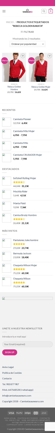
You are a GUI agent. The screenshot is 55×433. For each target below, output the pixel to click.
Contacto (7, 378)
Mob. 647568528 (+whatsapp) (17, 389)
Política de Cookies (12, 372)
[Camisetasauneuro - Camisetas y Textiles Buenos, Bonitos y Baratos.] (27, 11)
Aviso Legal (8, 367)
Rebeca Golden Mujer (40, 87)
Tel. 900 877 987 (10, 384)
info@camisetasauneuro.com (16, 395)
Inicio (10, 22)
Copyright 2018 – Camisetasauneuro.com (23, 401)
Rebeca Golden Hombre (14, 88)
